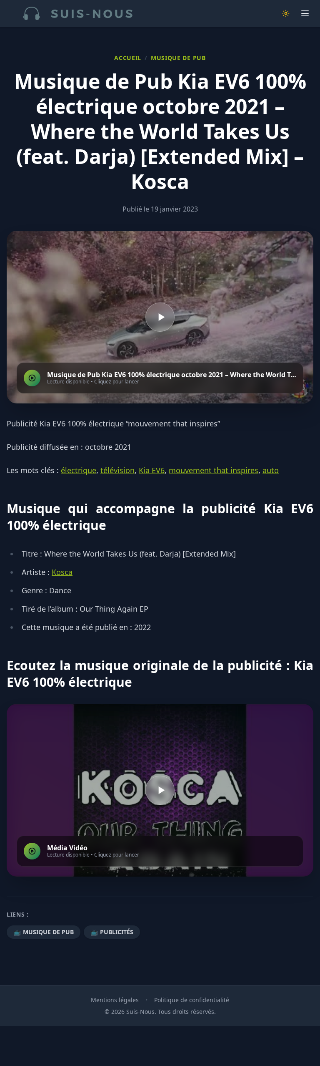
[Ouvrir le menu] (305, 13)
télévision (117, 470)
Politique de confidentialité (191, 1000)
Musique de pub (178, 58)
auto (270, 470)
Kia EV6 (152, 470)
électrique (78, 470)
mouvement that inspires (213, 470)
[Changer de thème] (285, 13)
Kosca (62, 572)
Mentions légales (115, 1000)
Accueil (127, 58)
